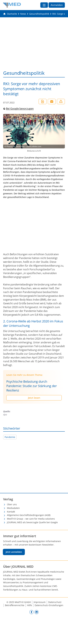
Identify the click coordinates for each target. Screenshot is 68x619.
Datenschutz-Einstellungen (49, 605)
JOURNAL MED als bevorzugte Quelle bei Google (32, 522)
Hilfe (29, 605)
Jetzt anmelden (14, 551)
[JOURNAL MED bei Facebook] (31, 612)
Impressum (40, 602)
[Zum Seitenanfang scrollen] (62, 613)
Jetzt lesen (34, 398)
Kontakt (11, 511)
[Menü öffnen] (44, 5)
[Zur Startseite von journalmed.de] (12, 5)
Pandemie (10, 437)
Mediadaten (13, 507)
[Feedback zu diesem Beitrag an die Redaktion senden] (61, 101)
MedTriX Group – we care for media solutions (31, 518)
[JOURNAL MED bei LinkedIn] (36, 612)
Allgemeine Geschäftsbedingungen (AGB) (28, 515)
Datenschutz (55, 602)
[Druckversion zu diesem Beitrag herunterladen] (42, 101)
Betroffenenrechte (14, 605)
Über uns (12, 504)
